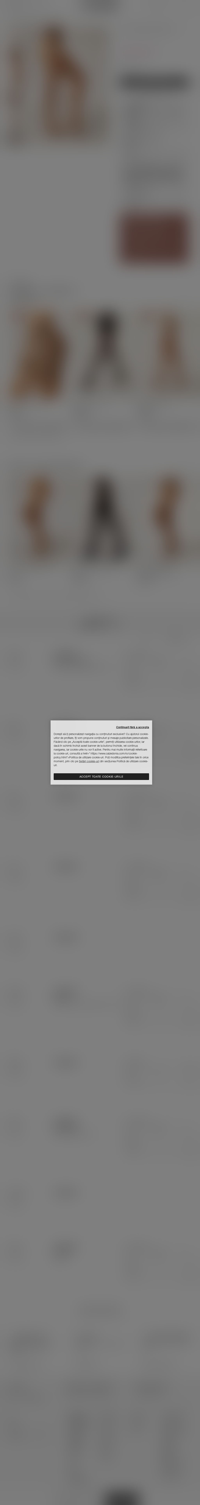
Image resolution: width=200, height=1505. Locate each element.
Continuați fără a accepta (132, 727)
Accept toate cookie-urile (101, 776)
